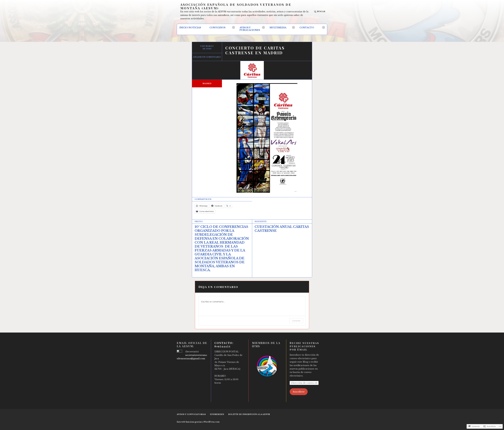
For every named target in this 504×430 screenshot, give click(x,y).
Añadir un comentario (207, 57)
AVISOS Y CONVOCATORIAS (191, 414)
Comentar (296, 321)
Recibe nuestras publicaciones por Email (304, 346)
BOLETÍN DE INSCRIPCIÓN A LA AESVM (249, 414)
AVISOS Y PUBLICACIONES (250, 28)
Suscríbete (299, 391)
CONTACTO (307, 27)
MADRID (207, 83)
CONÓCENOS (217, 27)
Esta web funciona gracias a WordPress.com (198, 422)
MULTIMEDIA (277, 27)
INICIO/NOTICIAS (190, 27)
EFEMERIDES (217, 414)
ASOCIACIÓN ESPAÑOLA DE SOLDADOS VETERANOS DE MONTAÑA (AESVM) (235, 6)
